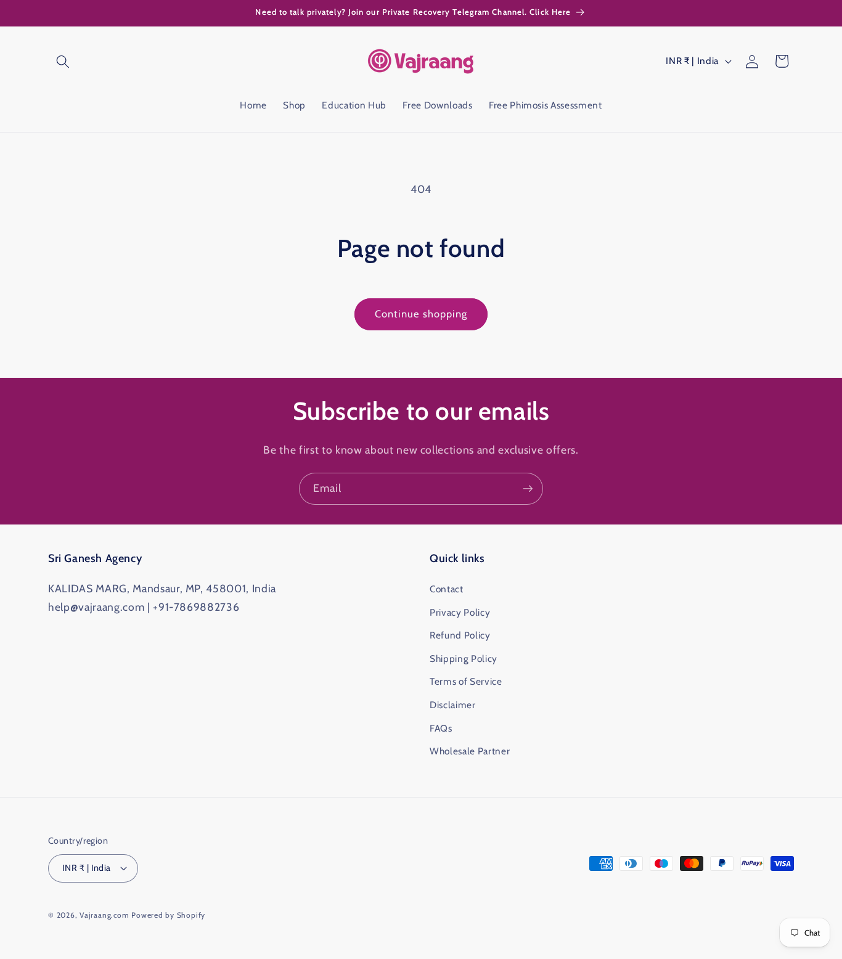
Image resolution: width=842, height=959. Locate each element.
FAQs (441, 728)
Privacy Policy (460, 612)
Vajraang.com (104, 915)
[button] (63, 61)
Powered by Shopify (168, 915)
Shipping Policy (463, 658)
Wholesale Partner (470, 751)
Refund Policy (460, 635)
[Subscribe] (527, 489)
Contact (447, 589)
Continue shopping (421, 314)
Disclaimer (453, 705)
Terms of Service (466, 681)
